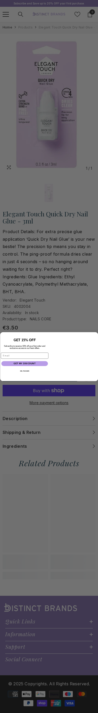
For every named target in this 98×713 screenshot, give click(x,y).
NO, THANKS (24, 371)
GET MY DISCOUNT (25, 363)
